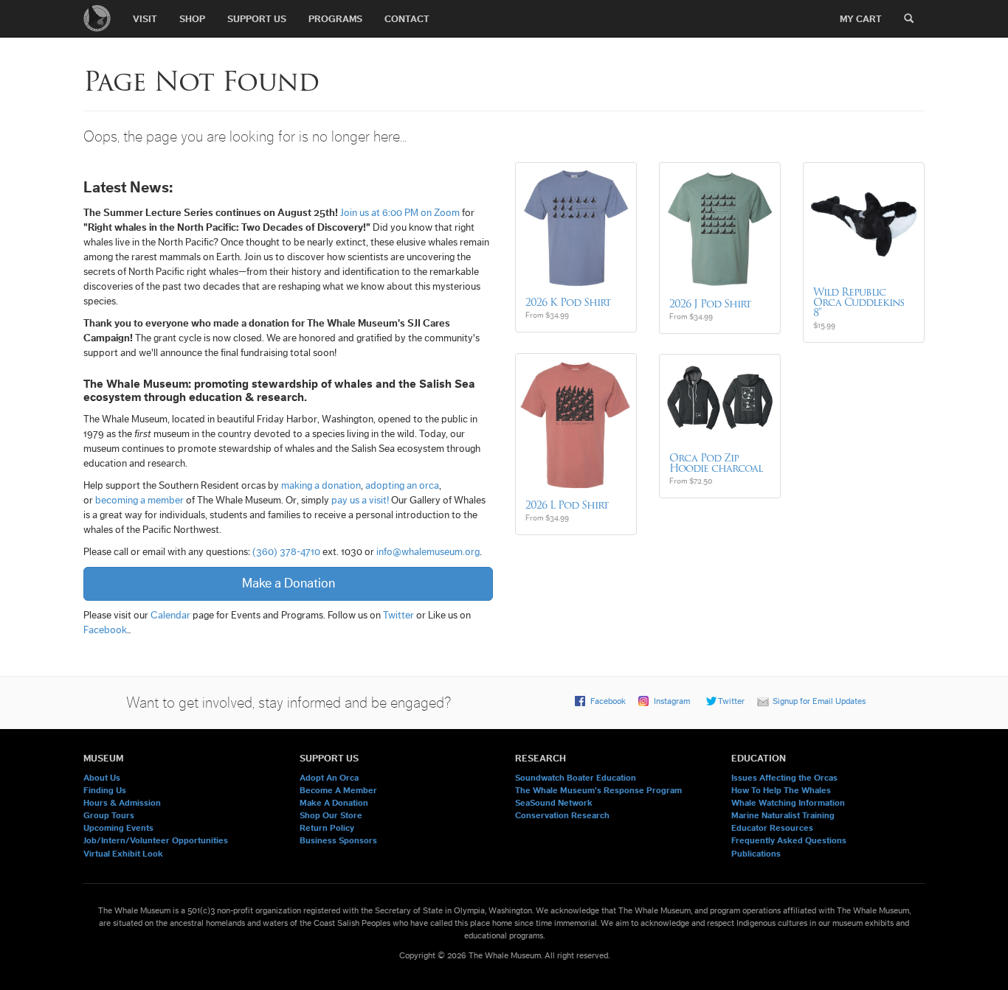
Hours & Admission (122, 802)
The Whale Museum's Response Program (598, 790)
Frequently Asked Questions (788, 840)
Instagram (672, 701)
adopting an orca (402, 486)
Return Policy (327, 827)
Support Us (256, 19)
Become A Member (338, 790)
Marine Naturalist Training (783, 815)
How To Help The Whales (781, 790)
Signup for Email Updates (819, 701)
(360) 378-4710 (286, 552)
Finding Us (104, 790)
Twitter (398, 615)
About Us (101, 777)
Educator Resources (772, 827)
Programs (335, 19)
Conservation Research (562, 815)
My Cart (861, 19)
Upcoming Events (118, 827)
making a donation (321, 486)
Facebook (105, 630)
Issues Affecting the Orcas (784, 777)
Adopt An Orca (329, 777)
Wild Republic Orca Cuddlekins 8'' (858, 302)
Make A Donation (334, 802)
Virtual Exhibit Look (123, 853)
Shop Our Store (331, 815)
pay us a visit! (360, 500)
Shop (192, 19)
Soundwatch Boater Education (575, 777)
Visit (145, 19)
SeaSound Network (554, 802)
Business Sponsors (338, 840)
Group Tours (108, 815)
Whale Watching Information (788, 802)
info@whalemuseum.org (428, 552)
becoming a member (139, 500)
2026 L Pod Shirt (567, 505)
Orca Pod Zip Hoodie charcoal (715, 463)
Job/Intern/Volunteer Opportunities (155, 840)
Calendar (170, 615)
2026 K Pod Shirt (568, 302)
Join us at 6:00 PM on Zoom (400, 213)
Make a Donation (288, 583)
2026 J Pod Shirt (710, 304)
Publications (756, 853)
